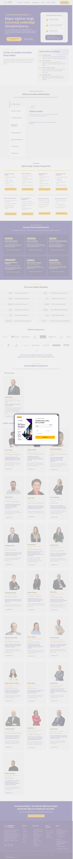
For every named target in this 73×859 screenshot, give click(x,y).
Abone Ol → (45, 437)
